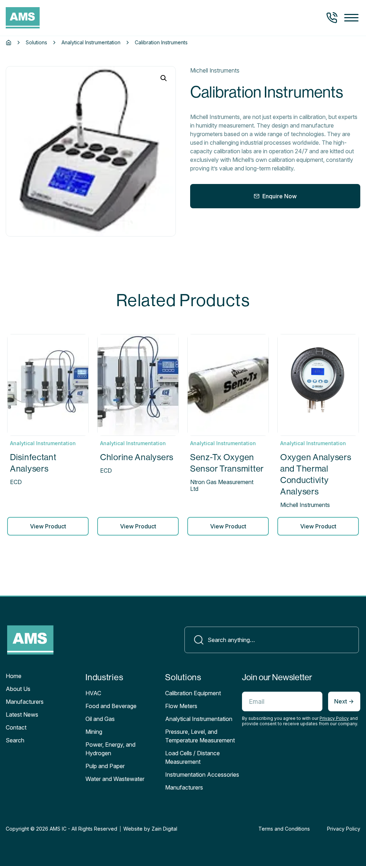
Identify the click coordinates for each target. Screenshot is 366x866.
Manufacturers (25, 701)
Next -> (344, 701)
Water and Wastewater (114, 778)
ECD (16, 482)
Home (13, 676)
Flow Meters (181, 706)
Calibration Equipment (193, 693)
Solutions (36, 42)
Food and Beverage (111, 706)
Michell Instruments (214, 70)
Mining (93, 731)
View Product (48, 526)
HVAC (93, 693)
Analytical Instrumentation (90, 42)
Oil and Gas (100, 718)
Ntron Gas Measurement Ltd (221, 485)
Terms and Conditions (284, 829)
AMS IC (58, 829)
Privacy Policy (334, 718)
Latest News (22, 714)
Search (15, 740)
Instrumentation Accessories (202, 774)
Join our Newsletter (277, 677)
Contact (16, 727)
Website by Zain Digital (150, 829)
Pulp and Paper (105, 766)
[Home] (8, 42)
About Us (18, 688)
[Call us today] (331, 17)
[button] (351, 18)
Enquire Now (279, 196)
